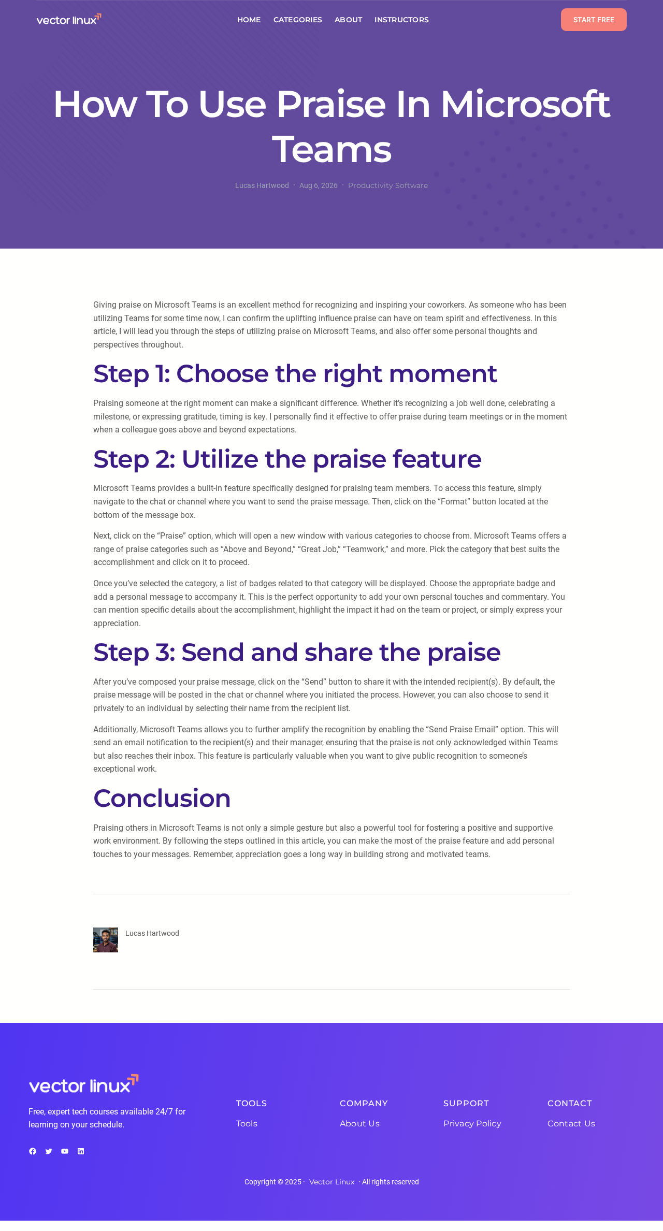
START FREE (593, 20)
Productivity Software (388, 185)
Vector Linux (331, 1181)
